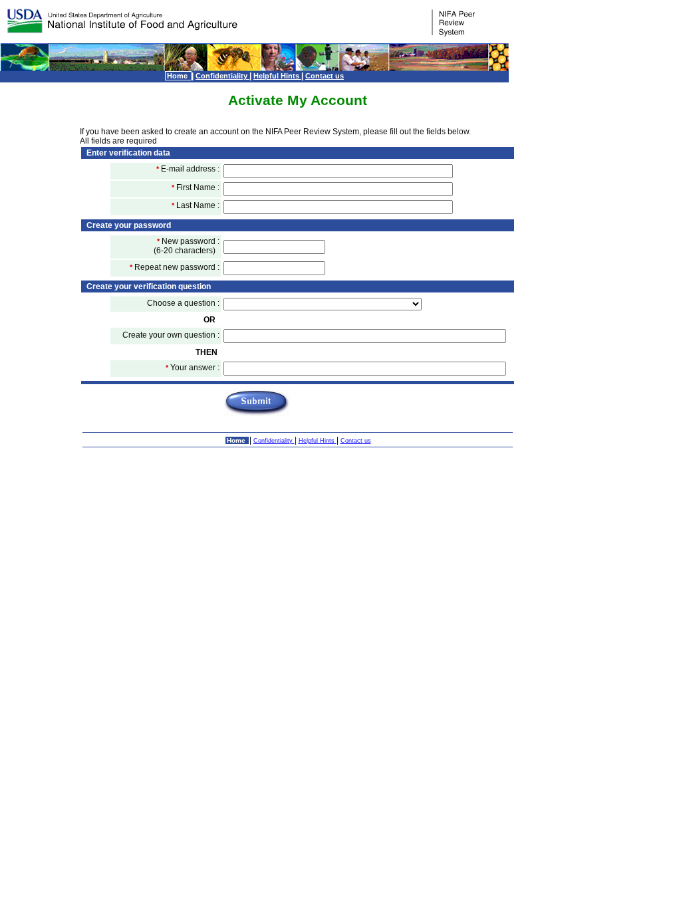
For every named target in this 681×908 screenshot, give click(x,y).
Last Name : (195, 205)
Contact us (324, 76)
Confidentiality (222, 76)
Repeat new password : (174, 267)
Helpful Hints (277, 76)
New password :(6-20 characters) (186, 246)
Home (178, 76)
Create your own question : (170, 335)
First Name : (195, 187)
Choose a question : (183, 303)
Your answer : (192, 367)
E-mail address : (187, 168)
